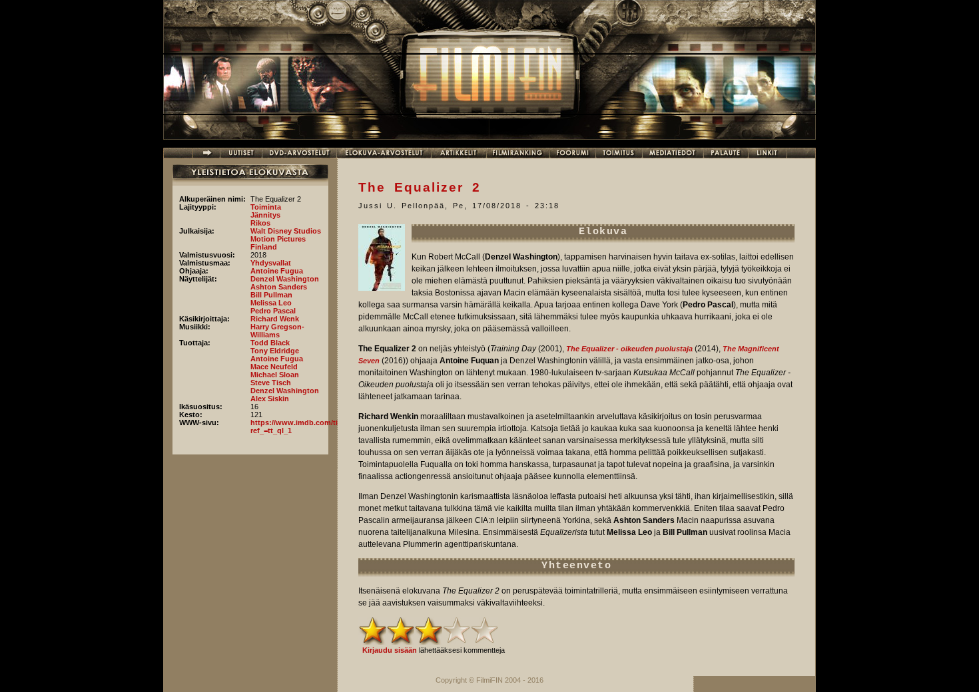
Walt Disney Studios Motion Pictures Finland (285, 239)
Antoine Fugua (276, 271)
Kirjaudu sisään (389, 650)
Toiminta (265, 207)
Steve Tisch (270, 383)
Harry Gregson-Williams (277, 331)
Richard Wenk (274, 319)
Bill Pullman (271, 295)
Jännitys (265, 215)
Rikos (260, 223)
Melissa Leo (271, 303)
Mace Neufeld (274, 367)
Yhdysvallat (270, 263)
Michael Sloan (274, 375)
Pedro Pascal (273, 311)
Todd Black (270, 343)
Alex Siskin (269, 399)
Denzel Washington (284, 279)
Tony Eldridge (274, 351)
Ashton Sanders (278, 287)
